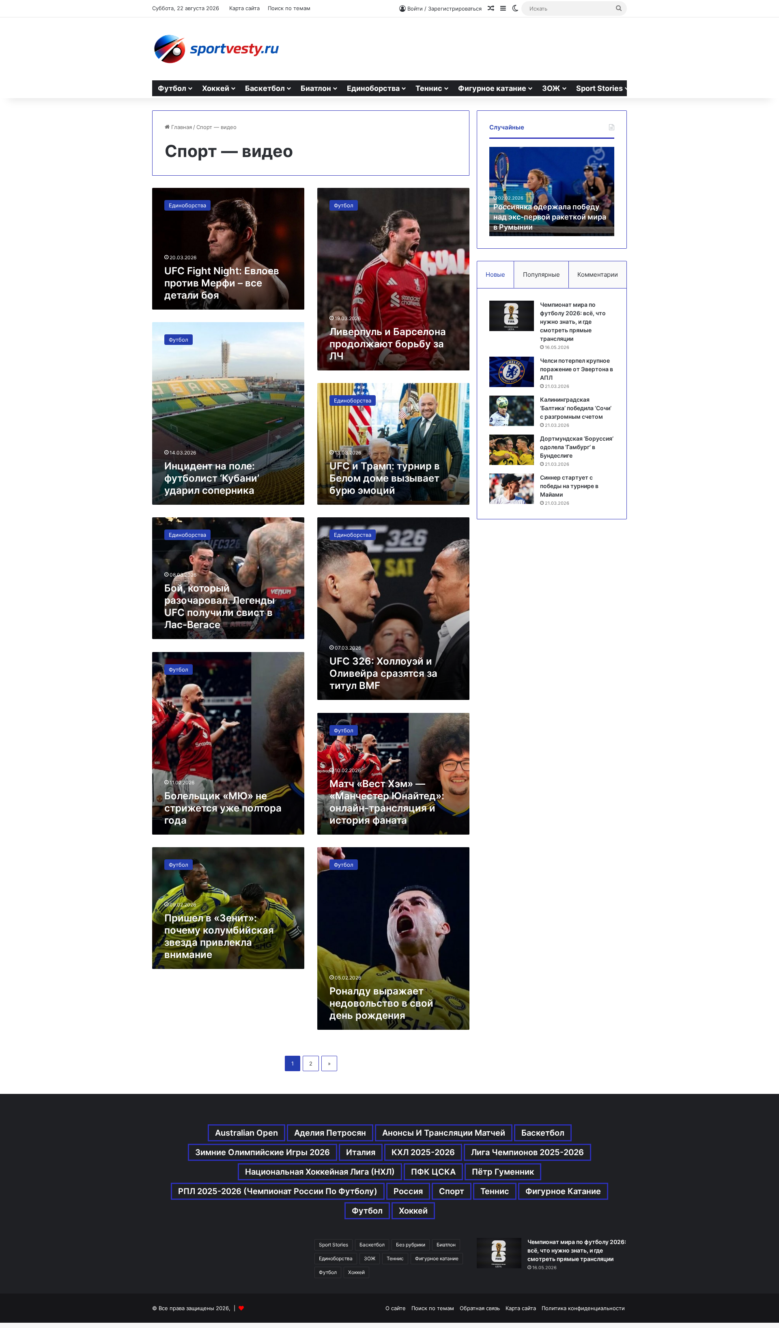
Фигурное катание (492, 88)
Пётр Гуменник (503, 1172)
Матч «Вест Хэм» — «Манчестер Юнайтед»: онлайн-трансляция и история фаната (386, 802)
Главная (181, 127)
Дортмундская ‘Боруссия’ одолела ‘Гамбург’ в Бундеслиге (576, 447)
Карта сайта (244, 8)
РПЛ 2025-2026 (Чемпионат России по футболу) (277, 1191)
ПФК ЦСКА (433, 1172)
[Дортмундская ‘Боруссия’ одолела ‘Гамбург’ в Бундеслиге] (511, 450)
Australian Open (246, 1133)
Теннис (428, 88)
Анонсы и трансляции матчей (443, 1133)
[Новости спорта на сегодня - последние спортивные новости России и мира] (216, 49)
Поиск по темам (289, 8)
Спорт (451, 1191)
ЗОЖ (551, 88)
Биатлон (316, 88)
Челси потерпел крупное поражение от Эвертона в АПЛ (576, 369)
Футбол (172, 88)
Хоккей (215, 88)
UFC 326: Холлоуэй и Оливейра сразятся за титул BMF (383, 673)
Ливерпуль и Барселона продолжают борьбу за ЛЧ (387, 344)
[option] (551, 191)
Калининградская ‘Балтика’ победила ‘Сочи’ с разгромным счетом (575, 408)
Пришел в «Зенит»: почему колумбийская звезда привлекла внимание (219, 936)
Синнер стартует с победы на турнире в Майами (569, 486)
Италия (360, 1152)
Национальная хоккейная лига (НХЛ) (320, 1172)
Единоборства (373, 88)
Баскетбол (265, 88)
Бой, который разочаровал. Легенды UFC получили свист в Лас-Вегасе (219, 606)
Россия (408, 1191)
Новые (495, 274)
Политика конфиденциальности (583, 1308)
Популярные (541, 274)
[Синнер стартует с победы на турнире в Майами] (511, 489)
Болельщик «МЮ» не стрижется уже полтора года (223, 808)
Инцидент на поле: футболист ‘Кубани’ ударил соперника (211, 478)
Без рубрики (410, 1245)
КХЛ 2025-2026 (423, 1152)
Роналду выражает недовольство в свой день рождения (381, 1003)
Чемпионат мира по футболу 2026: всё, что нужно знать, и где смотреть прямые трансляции (573, 321)
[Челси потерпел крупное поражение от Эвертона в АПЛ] (511, 372)
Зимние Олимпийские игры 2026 (262, 1152)
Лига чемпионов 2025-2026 (527, 1152)
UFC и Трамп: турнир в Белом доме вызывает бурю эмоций (384, 478)
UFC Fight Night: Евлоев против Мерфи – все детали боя (221, 283)
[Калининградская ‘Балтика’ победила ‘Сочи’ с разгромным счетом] (511, 411)
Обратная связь (480, 1308)
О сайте (395, 1308)
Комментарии (597, 274)
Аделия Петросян (330, 1133)
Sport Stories (599, 88)
